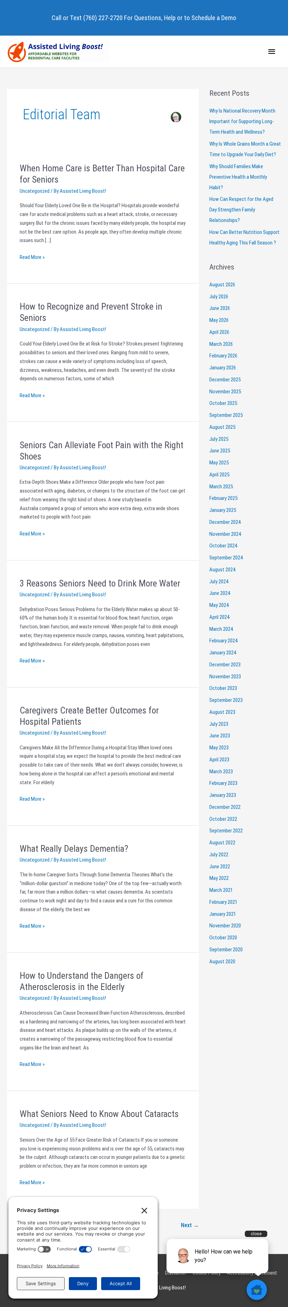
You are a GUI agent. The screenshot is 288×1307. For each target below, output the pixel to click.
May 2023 (219, 747)
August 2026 (222, 284)
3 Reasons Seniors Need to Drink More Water (100, 583)
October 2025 (223, 403)
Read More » (32, 258)
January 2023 (222, 795)
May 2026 (219, 320)
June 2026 (219, 308)
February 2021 (223, 902)
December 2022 (225, 807)
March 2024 (221, 629)
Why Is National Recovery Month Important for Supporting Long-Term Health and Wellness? (242, 121)
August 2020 (222, 961)
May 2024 (219, 605)
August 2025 (222, 427)
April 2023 (219, 759)
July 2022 (218, 854)
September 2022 (226, 830)
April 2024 (219, 617)
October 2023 (223, 688)
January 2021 (222, 914)
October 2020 (223, 937)
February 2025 (223, 498)
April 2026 (219, 332)
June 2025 (219, 451)
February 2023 (223, 783)
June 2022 (219, 866)
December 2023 (225, 664)
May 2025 (219, 462)
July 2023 (218, 724)
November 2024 (225, 534)
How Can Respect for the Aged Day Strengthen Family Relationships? (241, 209)
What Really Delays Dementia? (74, 848)
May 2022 (219, 878)
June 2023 (219, 735)
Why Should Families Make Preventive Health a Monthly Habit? (238, 177)
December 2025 (225, 379)
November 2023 (225, 676)
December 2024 (225, 522)
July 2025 (218, 439)
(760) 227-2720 (103, 18)
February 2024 (223, 640)
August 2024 (222, 569)
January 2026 (222, 367)
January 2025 (222, 510)
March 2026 (221, 344)
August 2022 (222, 842)
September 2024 (226, 557)
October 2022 (223, 819)
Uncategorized (35, 191)
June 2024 (219, 593)
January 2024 (222, 652)
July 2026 (218, 296)
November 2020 (225, 925)
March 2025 (221, 486)
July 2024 (218, 581)
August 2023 (222, 712)
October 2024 (223, 546)
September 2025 (226, 415)
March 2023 (221, 771)
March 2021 (221, 890)
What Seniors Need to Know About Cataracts (99, 1114)
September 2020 (226, 949)
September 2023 (226, 700)
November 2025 (225, 391)
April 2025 (219, 474)
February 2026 (223, 356)
